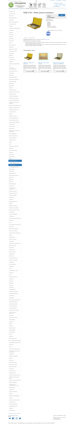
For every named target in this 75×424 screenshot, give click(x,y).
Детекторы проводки (12, 81)
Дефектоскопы (11, 83)
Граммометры (11, 73)
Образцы (10, 203)
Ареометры (11, 32)
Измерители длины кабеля (13, 98)
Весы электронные (12, 44)
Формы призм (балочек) (13, 317)
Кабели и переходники (13, 382)
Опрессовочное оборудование (14, 395)
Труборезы (11, 408)
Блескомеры (11, 40)
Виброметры (11, 46)
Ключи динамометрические (13, 120)
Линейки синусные (12, 139)
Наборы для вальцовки (13, 391)
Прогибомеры (11, 241)
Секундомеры (11, 262)
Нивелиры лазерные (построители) (12, 188)
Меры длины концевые (13, 160)
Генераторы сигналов (12, 362)
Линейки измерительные (13, 135)
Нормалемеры (11, 197)
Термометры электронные (13, 293)
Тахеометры (11, 278)
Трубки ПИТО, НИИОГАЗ (13, 301)
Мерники (10, 158)
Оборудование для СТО (13, 201)
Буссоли (10, 42)
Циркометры (11, 321)
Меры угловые (11, 171)
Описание (26, 37)
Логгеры (10, 141)
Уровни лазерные (12, 410)
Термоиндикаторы (12, 289)
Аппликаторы (11, 30)
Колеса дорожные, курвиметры (14, 122)
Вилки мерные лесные (13, 51)
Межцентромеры (12, 156)
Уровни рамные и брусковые (14, 310)
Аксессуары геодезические (13, 21)
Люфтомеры (11, 148)
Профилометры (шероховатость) (14, 243)
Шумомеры (11, 336)
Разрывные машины (12, 245)
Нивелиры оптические (13, 191)
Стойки (10, 274)
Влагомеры (11, 55)
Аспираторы (11, 34)
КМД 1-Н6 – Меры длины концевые (43, 63)
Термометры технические (13, 291)
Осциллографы (11, 211)
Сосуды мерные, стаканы (13, 270)
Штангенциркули (12, 332)
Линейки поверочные (12, 137)
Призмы (10, 234)
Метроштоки (11, 177)
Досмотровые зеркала (13, 366)
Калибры (10, 113)
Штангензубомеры (12, 327)
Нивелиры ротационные (13, 193)
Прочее (10, 346)
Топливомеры (11, 297)
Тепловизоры (11, 287)
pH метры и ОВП (12, 11)
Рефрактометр (11, 255)
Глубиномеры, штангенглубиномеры (12, 68)
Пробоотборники (12, 237)
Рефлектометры (12, 253)
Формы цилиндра (12, 319)
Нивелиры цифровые (12, 195)
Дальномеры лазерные (13, 77)
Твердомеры (11, 282)
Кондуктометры (11, 128)
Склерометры (11, 266)
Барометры (11, 36)
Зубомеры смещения (12, 89)
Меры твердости (12, 169)
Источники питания (12, 111)
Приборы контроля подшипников (14, 232)
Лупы (10, 144)
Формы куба (11, 315)
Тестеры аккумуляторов (13, 404)
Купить (61, 15)
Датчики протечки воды (13, 364)
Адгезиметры (11, 19)
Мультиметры (11, 185)
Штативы (10, 334)
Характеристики (32, 37)
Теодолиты (11, 285)
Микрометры (11, 179)
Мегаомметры (11, 154)
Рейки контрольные (12, 251)
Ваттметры (11, 358)
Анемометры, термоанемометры (14, 28)
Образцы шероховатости (13, 205)
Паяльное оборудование (13, 214)
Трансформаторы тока (13, 406)
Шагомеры (11, 325)
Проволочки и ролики (12, 239)
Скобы (10, 268)
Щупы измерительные (13, 338)
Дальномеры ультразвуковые (14, 79)
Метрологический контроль (13, 175)
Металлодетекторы (12, 173)
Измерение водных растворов (14, 91)
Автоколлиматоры (12, 13)
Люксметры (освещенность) (14, 146)
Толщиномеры (11, 295)
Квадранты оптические (13, 115)
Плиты (10, 222)
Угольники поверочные (13, 308)
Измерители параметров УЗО (14, 100)
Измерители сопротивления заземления (14, 103)
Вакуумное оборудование (13, 356)
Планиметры (11, 220)
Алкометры (11, 26)
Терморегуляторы (12, 401)
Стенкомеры (11, 272)
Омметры (10, 393)
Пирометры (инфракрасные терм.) (15, 218)
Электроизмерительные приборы (14, 342)
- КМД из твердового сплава (14, 162)
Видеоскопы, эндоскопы (13, 49)
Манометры (11, 152)
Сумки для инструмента (13, 276)
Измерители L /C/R (12, 372)
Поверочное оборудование (13, 228)
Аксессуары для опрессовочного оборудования (14, 351)
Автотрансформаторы (13, 17)
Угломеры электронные (13, 305)
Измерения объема (12, 93)
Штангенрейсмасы (12, 329)
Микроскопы (11, 181)
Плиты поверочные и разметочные (15, 224)
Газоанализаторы (12, 59)
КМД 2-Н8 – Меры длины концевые (28, 63)
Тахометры (11, 280)
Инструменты (11, 344)
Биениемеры (11, 38)
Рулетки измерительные (13, 257)
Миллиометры (11, 389)
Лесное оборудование (13, 133)
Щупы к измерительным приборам (15, 340)
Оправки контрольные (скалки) (14, 209)
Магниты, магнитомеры (13, 150)
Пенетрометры (11, 216)
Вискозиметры (11, 53)
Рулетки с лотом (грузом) (13, 260)
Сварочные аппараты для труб (14, 399)
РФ (51, 19)
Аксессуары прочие (12, 24)
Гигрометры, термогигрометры (14, 63)
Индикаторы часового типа (13, 109)
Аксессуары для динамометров (14, 348)
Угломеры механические (13, 303)
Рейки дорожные (12, 249)
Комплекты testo (12, 124)
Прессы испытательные (13, 230)
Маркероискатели (12, 387)
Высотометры (11, 57)
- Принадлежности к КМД (13, 167)
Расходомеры (11, 247)
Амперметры (11, 353)
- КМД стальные (12, 164)
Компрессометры (12, 126)
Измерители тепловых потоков (14, 107)
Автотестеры (11, 15)
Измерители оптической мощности (15, 380)
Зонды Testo (11, 368)
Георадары (11, 61)
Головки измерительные (13, 70)
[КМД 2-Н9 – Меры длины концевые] (34, 23)
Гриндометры (11, 75)
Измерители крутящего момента (14, 374)
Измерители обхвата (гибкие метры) (14, 377)
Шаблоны (10, 323)
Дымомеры (11, 87)
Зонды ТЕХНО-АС (12, 370)
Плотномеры (11, 226)
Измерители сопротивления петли (15, 105)
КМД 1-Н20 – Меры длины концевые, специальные (58, 63)
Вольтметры (11, 360)
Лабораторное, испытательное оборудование (14, 131)
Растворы (10, 397)
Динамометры (11, 85)
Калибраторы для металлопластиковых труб (13, 385)
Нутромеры (11, 199)
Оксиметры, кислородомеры (14, 207)
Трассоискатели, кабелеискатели (14, 299)
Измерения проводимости (13, 96)
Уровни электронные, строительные (12, 313)
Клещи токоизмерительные (13, 117)
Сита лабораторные (12, 264)
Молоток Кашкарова (12, 183)
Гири (10, 65)
